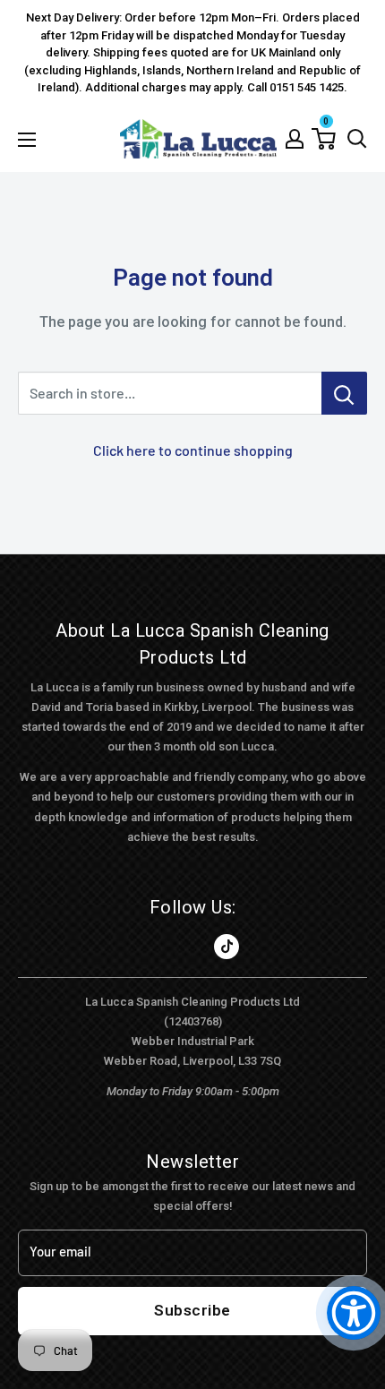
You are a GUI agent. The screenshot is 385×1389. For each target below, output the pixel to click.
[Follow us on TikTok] (226, 946)
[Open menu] (27, 140)
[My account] (295, 139)
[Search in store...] (344, 393)
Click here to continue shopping (193, 450)
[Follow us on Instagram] (192, 946)
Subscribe (192, 1310)
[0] (324, 139)
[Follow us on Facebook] (158, 946)
